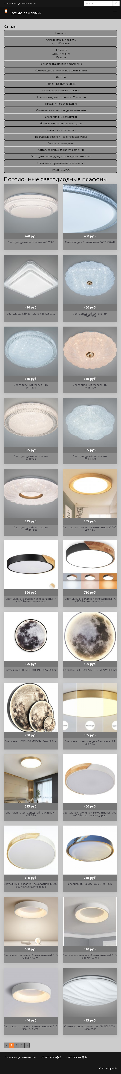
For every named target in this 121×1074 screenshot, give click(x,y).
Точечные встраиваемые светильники (61, 163)
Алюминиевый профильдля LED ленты (61, 41)
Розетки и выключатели (61, 130)
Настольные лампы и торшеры (61, 90)
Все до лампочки (26, 12)
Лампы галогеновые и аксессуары (61, 123)
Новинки (60, 33)
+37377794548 (48, 1057)
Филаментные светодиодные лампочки (61, 110)
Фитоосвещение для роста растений (61, 150)
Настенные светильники (61, 84)
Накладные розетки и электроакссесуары (61, 136)
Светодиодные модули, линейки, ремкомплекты (61, 156)
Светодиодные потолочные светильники (61, 70)
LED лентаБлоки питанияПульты (61, 53)
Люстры (61, 77)
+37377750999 (73, 1057)
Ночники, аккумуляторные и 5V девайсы (61, 97)
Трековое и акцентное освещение (61, 64)
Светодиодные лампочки (61, 117)
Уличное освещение (61, 143)
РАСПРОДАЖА (60, 169)
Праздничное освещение (61, 103)
